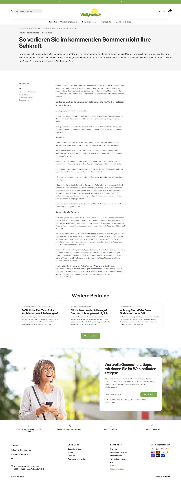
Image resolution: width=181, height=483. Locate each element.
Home (21, 28)
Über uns (71, 456)
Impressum (114, 449)
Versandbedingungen (118, 459)
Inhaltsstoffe (105, 22)
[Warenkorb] (169, 11)
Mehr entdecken (90, 336)
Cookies (113, 466)
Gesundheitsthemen (68, 22)
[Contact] (160, 11)
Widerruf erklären (117, 469)
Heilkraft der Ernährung (81, 307)
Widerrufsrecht (116, 456)
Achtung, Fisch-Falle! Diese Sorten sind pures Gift (135, 312)
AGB (111, 462)
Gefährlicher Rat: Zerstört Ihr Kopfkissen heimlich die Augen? (39, 312)
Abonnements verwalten (77, 459)
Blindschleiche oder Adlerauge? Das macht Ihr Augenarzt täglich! (89, 312)
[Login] (164, 11)
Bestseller (53, 22)
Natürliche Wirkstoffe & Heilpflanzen (35, 33)
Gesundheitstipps (123, 22)
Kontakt (71, 452)
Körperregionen (89, 22)
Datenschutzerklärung (139, 399)
